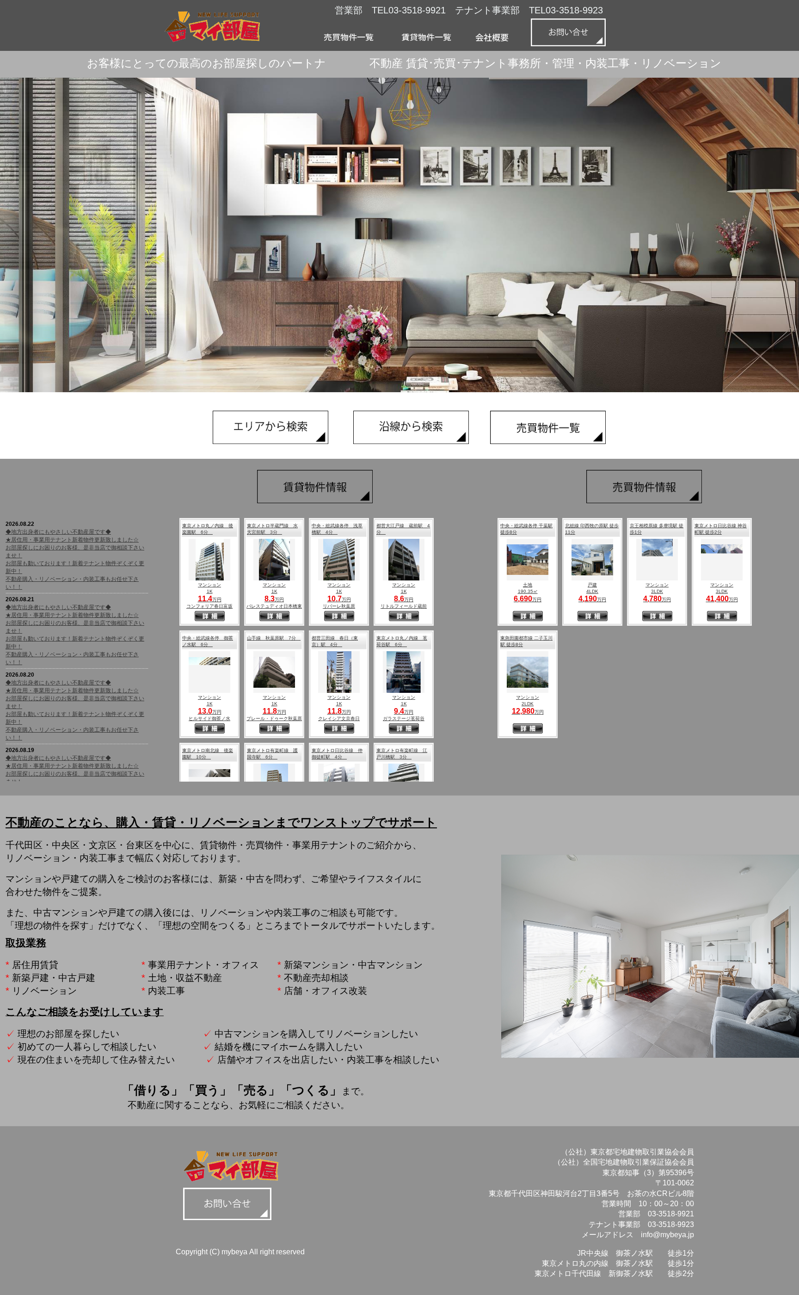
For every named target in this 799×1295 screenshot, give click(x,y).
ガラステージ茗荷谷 (403, 718)
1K (210, 591)
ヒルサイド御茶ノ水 (209, 718)
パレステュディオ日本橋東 (274, 606)
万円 (209, 599)
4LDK (592, 591)
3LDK (657, 591)
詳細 (210, 617)
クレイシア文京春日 (339, 718)
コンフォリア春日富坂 (209, 606)
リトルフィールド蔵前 (404, 606)
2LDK (528, 703)
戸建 (592, 584)
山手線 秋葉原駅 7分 (274, 638)
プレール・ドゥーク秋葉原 (274, 718)
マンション (209, 584)
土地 (527, 584)
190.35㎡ (528, 591)
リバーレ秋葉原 (339, 606)
